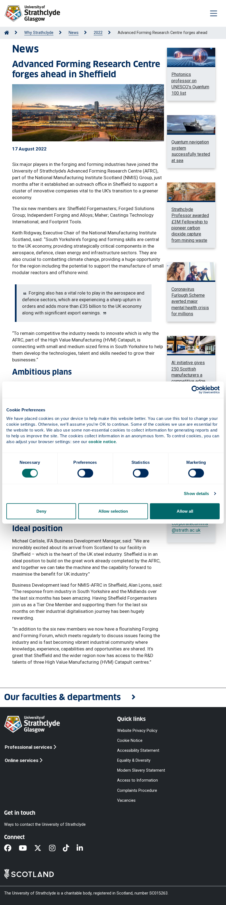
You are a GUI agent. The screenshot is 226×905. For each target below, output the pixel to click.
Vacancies (126, 800)
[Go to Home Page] (6, 32)
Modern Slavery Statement (141, 770)
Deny (41, 511)
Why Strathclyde (38, 32)
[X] (41, 848)
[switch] (85, 473)
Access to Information (137, 780)
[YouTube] (26, 848)
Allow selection (113, 511)
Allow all (185, 511)
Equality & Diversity (133, 760)
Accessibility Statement (138, 750)
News (74, 32)
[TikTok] (70, 848)
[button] (113, 697)
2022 (98, 32)
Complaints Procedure (137, 790)
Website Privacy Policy (137, 730)
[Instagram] (56, 848)
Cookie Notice (129, 740)
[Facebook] (11, 848)
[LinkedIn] (83, 848)
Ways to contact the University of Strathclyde (45, 824)
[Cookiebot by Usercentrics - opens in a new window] (195, 390)
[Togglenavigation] (213, 13)
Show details (196, 493)
